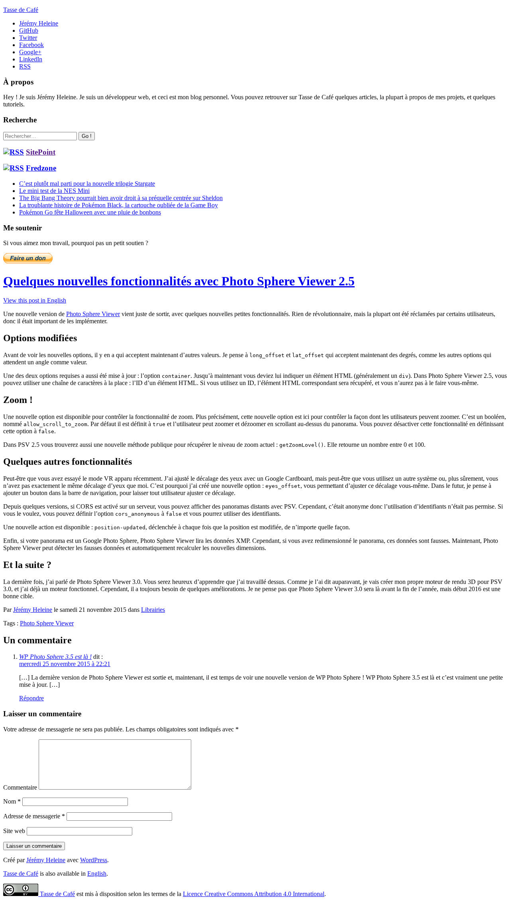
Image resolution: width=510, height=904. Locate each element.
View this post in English (34, 300)
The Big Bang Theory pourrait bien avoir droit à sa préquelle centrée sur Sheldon (121, 198)
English (96, 873)
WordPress (93, 860)
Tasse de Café (20, 9)
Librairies (153, 609)
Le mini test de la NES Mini (54, 190)
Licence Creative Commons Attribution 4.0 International (253, 893)
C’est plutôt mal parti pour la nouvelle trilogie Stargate (87, 183)
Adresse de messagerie (34, 816)
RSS (25, 66)
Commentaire (20, 787)
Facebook (31, 44)
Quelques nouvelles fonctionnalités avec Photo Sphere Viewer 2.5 (179, 281)
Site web (14, 830)
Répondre (31, 698)
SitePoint (40, 152)
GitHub (28, 30)
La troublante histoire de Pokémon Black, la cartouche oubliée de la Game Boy (118, 205)
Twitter (28, 37)
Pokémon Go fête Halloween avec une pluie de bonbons (90, 212)
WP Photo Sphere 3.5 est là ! (55, 656)
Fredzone (41, 168)
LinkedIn (30, 59)
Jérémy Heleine (38, 23)
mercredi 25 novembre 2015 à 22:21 (64, 663)
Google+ (30, 52)
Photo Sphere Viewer (93, 314)
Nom (12, 801)
